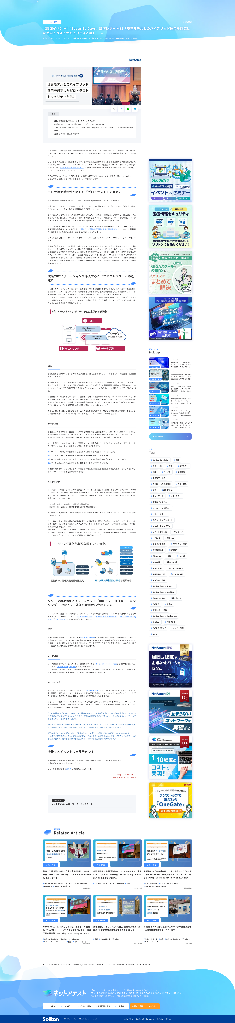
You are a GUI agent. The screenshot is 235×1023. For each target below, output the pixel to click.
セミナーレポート (160, 514)
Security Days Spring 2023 (72, 167)
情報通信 (181, 472)
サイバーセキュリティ (161, 526)
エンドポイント (169, 490)
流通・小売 (157, 466)
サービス (166, 472)
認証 (154, 490)
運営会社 (168, 1019)
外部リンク (171, 622)
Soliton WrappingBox (66, 666)
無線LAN (170, 538)
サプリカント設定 (179, 544)
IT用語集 (120, 1006)
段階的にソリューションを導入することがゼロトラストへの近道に (79, 124)
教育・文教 (182, 484)
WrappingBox (159, 598)
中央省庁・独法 (159, 478)
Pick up (52, 1006)
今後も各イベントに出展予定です (66, 134)
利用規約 (160, 1019)
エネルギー (183, 466)
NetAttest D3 (159, 574)
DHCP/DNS (157, 568)
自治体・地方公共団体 (162, 484)
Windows (157, 556)
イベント (152, 1006)
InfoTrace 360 (61, 619)
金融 (177, 460)
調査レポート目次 (160, 610)
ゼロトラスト (175, 496)
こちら (69, 769)
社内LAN (156, 538)
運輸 (154, 472)
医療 (170, 466)
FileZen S (176, 598)
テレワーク (178, 532)
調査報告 (174, 550)
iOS (169, 556)
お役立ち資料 (137, 1006)
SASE (155, 634)
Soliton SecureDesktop (163, 592)
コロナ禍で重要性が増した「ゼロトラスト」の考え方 (74, 121)
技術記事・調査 (104, 1006)
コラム (169, 604)
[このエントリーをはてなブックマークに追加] (135, 109)
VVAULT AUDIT (159, 628)
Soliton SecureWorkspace (165, 616)
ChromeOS (172, 562)
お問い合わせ (128, 1019)
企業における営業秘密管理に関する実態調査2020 (99, 229)
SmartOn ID (177, 574)
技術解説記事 (158, 550)
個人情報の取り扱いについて (145, 1019)
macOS (181, 556)
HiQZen (156, 622)
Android (156, 562)
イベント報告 (52, 22)
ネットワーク (158, 496)
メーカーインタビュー (162, 508)
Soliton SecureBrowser (106, 616)
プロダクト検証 (159, 544)
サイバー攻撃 (178, 628)
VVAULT (156, 604)
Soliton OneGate (84, 616)
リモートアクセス (160, 532)
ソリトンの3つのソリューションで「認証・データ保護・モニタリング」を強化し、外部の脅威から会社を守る (93, 129)
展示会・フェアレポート (162, 520)
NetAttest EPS (176, 568)
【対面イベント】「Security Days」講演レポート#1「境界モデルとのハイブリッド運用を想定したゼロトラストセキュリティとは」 (105, 964)
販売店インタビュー (161, 502)
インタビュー (68, 1006)
